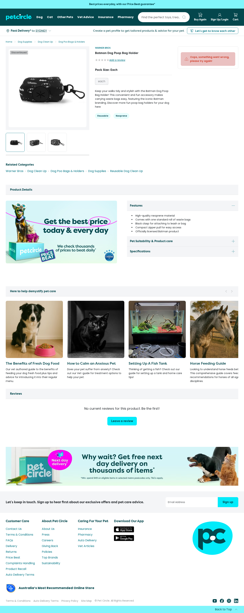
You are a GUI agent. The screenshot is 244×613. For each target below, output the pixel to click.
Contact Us (14, 529)
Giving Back (50, 546)
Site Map (86, 601)
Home (9, 41)
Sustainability (51, 563)
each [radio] (101, 81)
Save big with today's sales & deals (122, 4)
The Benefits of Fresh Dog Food (32, 363)
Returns (11, 552)
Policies (47, 552)
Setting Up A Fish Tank (148, 363)
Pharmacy (85, 535)
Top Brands (50, 557)
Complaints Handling (20, 563)
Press (45, 535)
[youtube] (215, 602)
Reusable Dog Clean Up (126, 171)
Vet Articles (86, 546)
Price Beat (13, 557)
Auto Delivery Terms (20, 575)
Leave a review (122, 421)
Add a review (117, 60)
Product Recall (16, 569)
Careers (47, 540)
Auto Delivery (87, 540)
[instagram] (229, 602)
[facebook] (222, 602)
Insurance (85, 529)
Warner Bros (103, 47)
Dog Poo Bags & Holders (72, 41)
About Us (48, 529)
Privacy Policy (69, 601)
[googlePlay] (124, 540)
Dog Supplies (25, 41)
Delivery (11, 546)
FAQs (9, 540)
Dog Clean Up (45, 41)
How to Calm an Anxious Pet (91, 363)
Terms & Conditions (19, 535)
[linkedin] (236, 602)
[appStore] (124, 531)
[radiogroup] (133, 81)
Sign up (228, 502)
